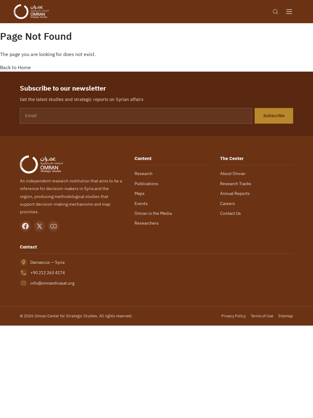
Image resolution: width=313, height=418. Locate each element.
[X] (39, 226)
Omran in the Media (153, 213)
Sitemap (285, 316)
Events (141, 203)
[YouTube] (53, 226)
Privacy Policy (233, 316)
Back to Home (15, 67)
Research (143, 173)
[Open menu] (289, 11)
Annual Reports (235, 193)
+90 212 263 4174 (47, 272)
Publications (146, 183)
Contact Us (230, 213)
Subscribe (274, 115)
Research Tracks (235, 183)
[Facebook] (25, 226)
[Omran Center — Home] (31, 11)
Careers (227, 203)
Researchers (146, 223)
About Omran (232, 173)
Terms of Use (262, 316)
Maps (139, 193)
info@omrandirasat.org (52, 283)
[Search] (275, 11)
